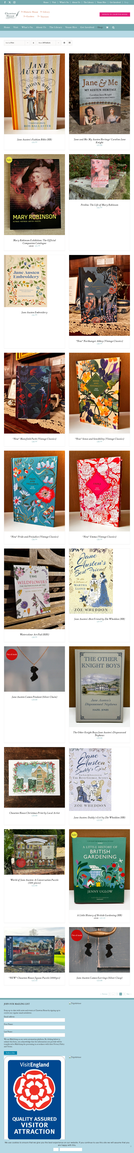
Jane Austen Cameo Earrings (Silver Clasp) (99, 978)
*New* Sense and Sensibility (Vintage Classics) (99, 439)
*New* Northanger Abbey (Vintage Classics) (99, 341)
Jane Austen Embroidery (34, 312)
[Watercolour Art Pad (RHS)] (34, 549)
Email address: (9, 1016)
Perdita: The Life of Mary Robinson (99, 205)
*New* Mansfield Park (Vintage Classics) (34, 439)
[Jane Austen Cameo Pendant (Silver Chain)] (34, 647)
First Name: (8, 1024)
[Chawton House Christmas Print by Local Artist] (34, 748)
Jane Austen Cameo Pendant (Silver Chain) (34, 697)
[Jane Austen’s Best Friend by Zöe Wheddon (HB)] (91, 549)
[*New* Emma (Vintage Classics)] (99, 452)
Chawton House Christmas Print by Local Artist (34, 813)
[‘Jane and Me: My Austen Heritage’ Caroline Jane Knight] (99, 54)
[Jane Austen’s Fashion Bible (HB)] (34, 54)
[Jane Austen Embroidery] (25, 256)
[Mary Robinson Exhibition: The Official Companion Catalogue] (34, 155)
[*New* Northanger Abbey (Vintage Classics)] (99, 256)
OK (56, 1149)
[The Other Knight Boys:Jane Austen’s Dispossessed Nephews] (99, 647)
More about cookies (71, 1149)
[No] (130, 1146)
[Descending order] (33, 42)
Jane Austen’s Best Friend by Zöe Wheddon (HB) (99, 619)
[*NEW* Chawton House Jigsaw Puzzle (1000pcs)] (34, 928)
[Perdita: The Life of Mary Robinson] (99, 155)
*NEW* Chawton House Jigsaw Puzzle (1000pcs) (34, 978)
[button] (113, 27)
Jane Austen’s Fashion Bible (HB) (34, 139)
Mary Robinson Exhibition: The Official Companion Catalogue (34, 242)
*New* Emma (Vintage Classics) (99, 537)
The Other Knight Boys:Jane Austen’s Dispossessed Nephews (99, 734)
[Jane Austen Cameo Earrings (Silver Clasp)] (99, 928)
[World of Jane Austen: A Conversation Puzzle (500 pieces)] (34, 830)
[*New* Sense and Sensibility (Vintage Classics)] (99, 354)
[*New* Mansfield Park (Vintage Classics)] (34, 354)
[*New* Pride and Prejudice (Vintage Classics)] (34, 452)
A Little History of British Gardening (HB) (99, 915)
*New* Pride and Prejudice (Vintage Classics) (34, 537)
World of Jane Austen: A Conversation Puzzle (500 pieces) (34, 881)
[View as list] (69, 42)
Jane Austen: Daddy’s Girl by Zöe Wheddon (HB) (99, 817)
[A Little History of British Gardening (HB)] (99, 830)
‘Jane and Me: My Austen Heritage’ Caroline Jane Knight (100, 141)
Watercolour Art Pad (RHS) (34, 634)
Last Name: (8, 1031)
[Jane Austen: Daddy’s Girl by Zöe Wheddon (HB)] (90, 748)
